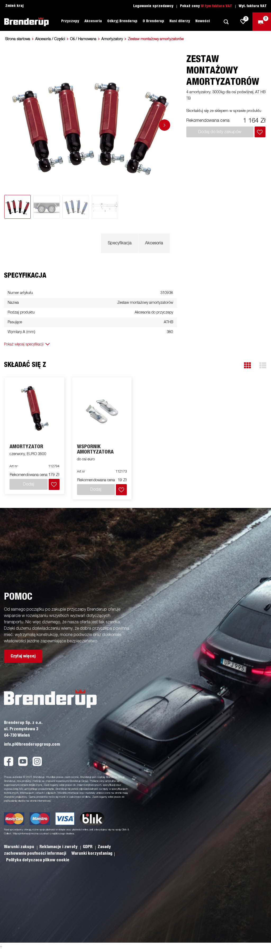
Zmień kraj (14, 6)
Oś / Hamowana (83, 39)
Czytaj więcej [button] (23, 656)
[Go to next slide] (164, 125)
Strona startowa (17, 39)
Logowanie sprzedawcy (153, 6)
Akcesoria (154, 243)
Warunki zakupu (19, 847)
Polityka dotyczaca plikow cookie (37, 860)
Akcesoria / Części (50, 39)
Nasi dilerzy (179, 21)
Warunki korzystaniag (91, 853)
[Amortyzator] (34, 411)
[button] (247, 365)
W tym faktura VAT (216, 6)
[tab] (17, 207)
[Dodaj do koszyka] (260, 132)
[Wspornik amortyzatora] (102, 411)
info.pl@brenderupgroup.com (32, 744)
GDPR (88, 847)
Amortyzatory (112, 39)
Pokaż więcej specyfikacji (23, 344)
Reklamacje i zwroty (59, 847)
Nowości (202, 21)
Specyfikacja (120, 243)
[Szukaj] (226, 22)
